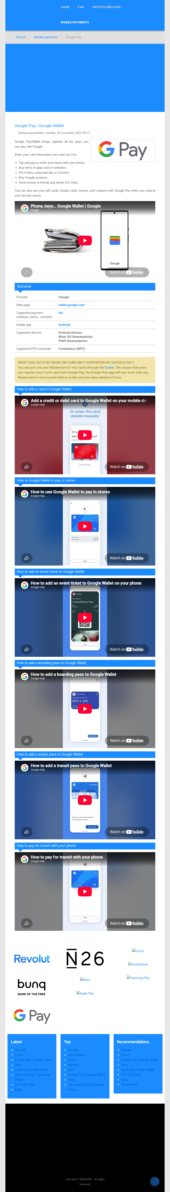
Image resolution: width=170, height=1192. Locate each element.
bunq (18, 1089)
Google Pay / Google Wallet (39, 125)
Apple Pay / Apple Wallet (31, 1069)
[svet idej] (24, 1181)
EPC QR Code (25, 1084)
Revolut (20, 1050)
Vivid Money (76, 1055)
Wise (18, 1064)
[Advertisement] (85, 78)
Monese (73, 1064)
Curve (109, 367)
